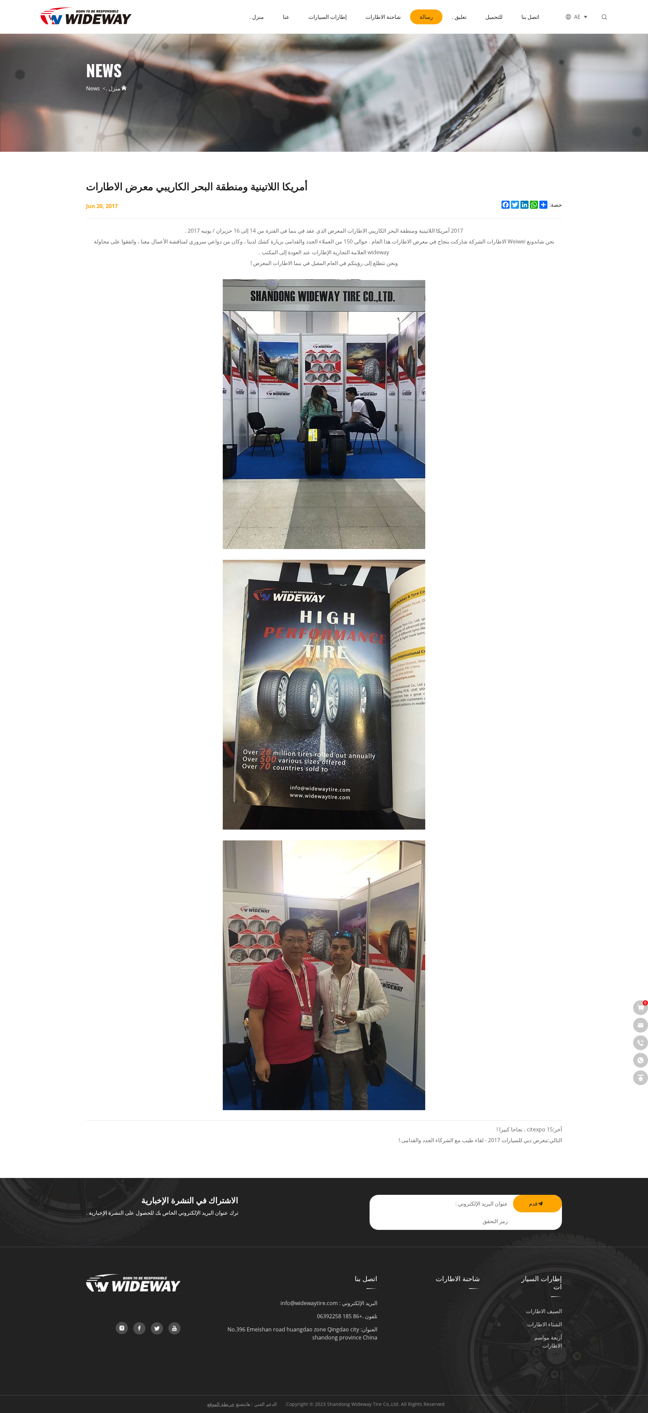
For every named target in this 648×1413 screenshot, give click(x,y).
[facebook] (139, 1328)
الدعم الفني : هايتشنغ (256, 1404)
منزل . (256, 16)
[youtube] (174, 1328)
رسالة (426, 16)
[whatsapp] (640, 1060)
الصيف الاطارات (544, 1311)
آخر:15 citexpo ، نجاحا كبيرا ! (529, 1129)
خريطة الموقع (221, 1404)
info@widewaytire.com (309, 1302)
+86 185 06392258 (339, 1316)
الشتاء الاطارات (544, 1324)
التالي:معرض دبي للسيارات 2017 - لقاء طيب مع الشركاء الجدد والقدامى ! (480, 1140)
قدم (533, 1203)
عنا (286, 16)
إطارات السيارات (327, 16)
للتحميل (494, 16)
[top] (640, 1077)
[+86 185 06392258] (640, 1042)
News (93, 88)
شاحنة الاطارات (383, 16)
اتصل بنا (530, 16)
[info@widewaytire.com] (640, 1025)
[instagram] (122, 1328)
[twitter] (157, 1328)
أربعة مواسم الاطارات (548, 1341)
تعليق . (459, 16)
